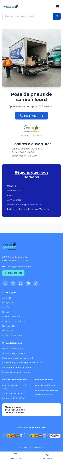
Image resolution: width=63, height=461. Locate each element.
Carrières (6, 307)
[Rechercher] (57, 16)
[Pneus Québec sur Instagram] (20, 283)
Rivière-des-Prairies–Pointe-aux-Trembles (28, 209)
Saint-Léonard (14, 200)
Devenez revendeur (12, 316)
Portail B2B (7, 330)
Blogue (5, 312)
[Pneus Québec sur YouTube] (28, 283)
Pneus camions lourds (12, 348)
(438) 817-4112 (33, 115)
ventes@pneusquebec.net (19, 266)
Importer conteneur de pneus (16, 367)
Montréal (11, 186)
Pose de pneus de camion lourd (17, 358)
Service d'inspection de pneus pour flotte (22, 362)
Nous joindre (8, 302)
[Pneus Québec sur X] (13, 283)
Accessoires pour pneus (13, 353)
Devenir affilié (9, 326)
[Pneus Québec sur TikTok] (36, 283)
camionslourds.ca (43, 394)
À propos (6, 298)
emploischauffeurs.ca (44, 385)
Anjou (10, 195)
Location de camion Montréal (16, 372)
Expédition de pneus (12, 335)
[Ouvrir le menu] (58, 6)
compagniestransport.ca (46, 390)
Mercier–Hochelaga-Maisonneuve (24, 204)
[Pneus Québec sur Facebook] (5, 283)
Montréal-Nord (14, 190)
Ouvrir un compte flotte (13, 321)
